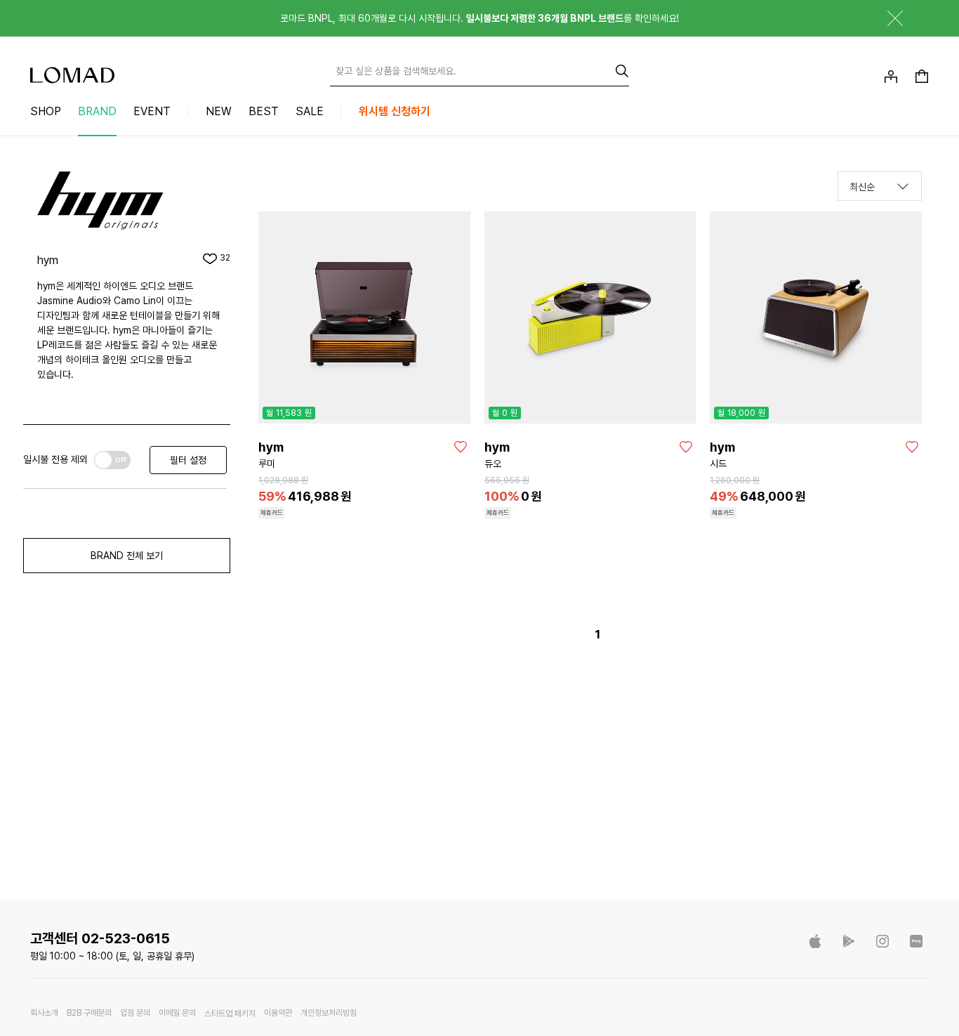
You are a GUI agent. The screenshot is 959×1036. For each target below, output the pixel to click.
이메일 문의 (177, 1013)
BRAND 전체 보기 (127, 555)
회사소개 (44, 1013)
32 (225, 258)
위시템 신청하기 (394, 111)
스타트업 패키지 (230, 1013)
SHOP (45, 111)
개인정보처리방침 (328, 1013)
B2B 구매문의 (89, 1013)
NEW (219, 111)
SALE (310, 111)
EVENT (152, 111)
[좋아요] (460, 446)
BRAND (97, 111)
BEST (264, 111)
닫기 (884, 18)
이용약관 (278, 1013)
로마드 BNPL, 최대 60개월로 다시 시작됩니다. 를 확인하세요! (479, 18)
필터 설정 (188, 460)
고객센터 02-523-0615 (100, 938)
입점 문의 (135, 1013)
